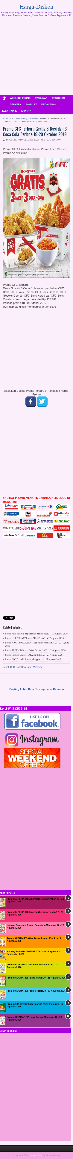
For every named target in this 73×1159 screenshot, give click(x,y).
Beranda (58, 689)
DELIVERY (15, 104)
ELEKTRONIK (9, 111)
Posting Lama (43, 689)
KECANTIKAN (49, 104)
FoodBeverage (22, 118)
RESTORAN (58, 98)
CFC (12, 118)
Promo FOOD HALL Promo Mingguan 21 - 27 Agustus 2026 (33, 659)
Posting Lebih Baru (21, 689)
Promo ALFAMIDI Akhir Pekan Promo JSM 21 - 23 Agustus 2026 (35, 650)
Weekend (34, 118)
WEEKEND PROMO (20, 98)
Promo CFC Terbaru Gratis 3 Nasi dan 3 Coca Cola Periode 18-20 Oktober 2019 (35, 131)
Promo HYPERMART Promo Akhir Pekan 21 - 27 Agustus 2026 (34, 638)
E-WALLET (31, 104)
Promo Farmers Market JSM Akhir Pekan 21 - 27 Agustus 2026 (33, 655)
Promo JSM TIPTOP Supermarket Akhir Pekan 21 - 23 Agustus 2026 (36, 633)
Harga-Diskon (36, 6)
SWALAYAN (41, 98)
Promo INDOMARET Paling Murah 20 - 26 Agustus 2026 (36, 977)
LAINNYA (26, 111)
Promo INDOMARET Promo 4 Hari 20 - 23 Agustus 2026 (36, 991)
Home (5, 118)
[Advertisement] (36, 57)
